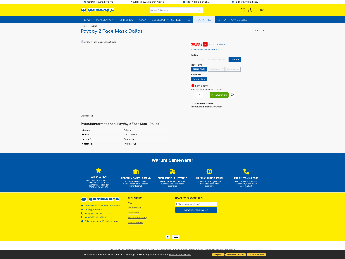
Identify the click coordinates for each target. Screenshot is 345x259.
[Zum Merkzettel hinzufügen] (232, 95)
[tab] (87, 116)
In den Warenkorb (219, 95)
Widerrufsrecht (135, 222)
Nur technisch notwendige (235, 255)
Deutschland (199, 79)
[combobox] (174, 10)
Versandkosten (163, 249)
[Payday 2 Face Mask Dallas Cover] (133, 69)
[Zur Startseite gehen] (98, 10)
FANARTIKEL (199, 69)
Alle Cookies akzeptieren (256, 255)
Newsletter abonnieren (196, 209)
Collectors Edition (218, 60)
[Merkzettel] (243, 10)
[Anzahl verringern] (193, 95)
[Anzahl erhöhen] (206, 95)
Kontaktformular (110, 221)
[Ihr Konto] (250, 10)
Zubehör (234, 59)
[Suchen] (200, 10)
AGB (130, 202)
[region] (133, 69)
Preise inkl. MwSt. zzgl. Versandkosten (205, 49)
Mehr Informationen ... (180, 254)
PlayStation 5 (217, 69)
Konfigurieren (218, 255)
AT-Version (199, 60)
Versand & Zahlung (137, 217)
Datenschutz (134, 207)
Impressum (133, 212)
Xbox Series (234, 69)
